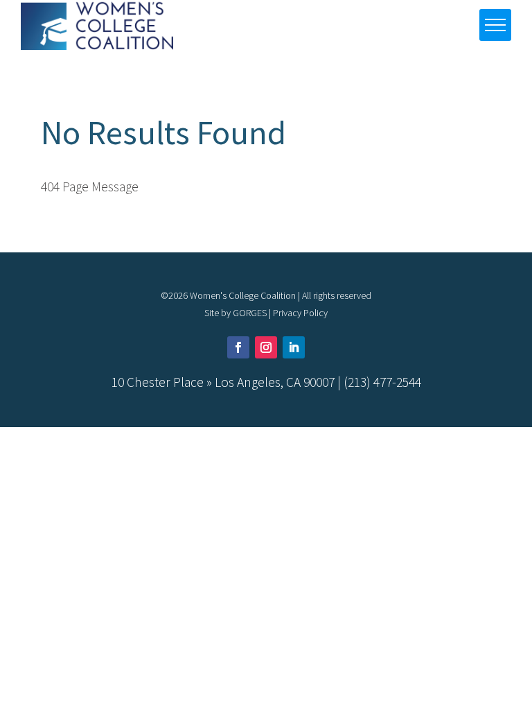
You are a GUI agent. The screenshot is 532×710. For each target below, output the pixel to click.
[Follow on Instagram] (266, 347)
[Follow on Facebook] (238, 347)
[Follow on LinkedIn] (294, 347)
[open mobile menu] (495, 25)
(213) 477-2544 (382, 382)
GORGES (250, 312)
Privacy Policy (300, 312)
